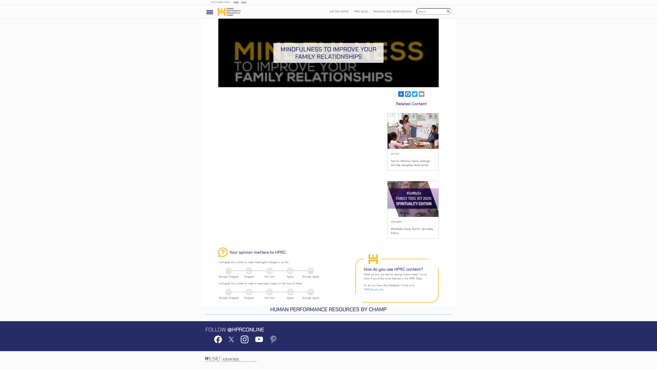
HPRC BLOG (361, 12)
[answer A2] (249, 271)
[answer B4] (290, 292)
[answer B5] (310, 292)
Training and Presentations (392, 12)
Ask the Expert (339, 12)
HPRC (236, 2)
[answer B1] (228, 292)
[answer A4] (290, 271)
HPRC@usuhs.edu (374, 289)
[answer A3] (269, 271)
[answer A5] (310, 271)
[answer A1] (228, 271)
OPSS (243, 2)
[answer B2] (249, 292)
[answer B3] (269, 292)
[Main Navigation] (209, 12)
